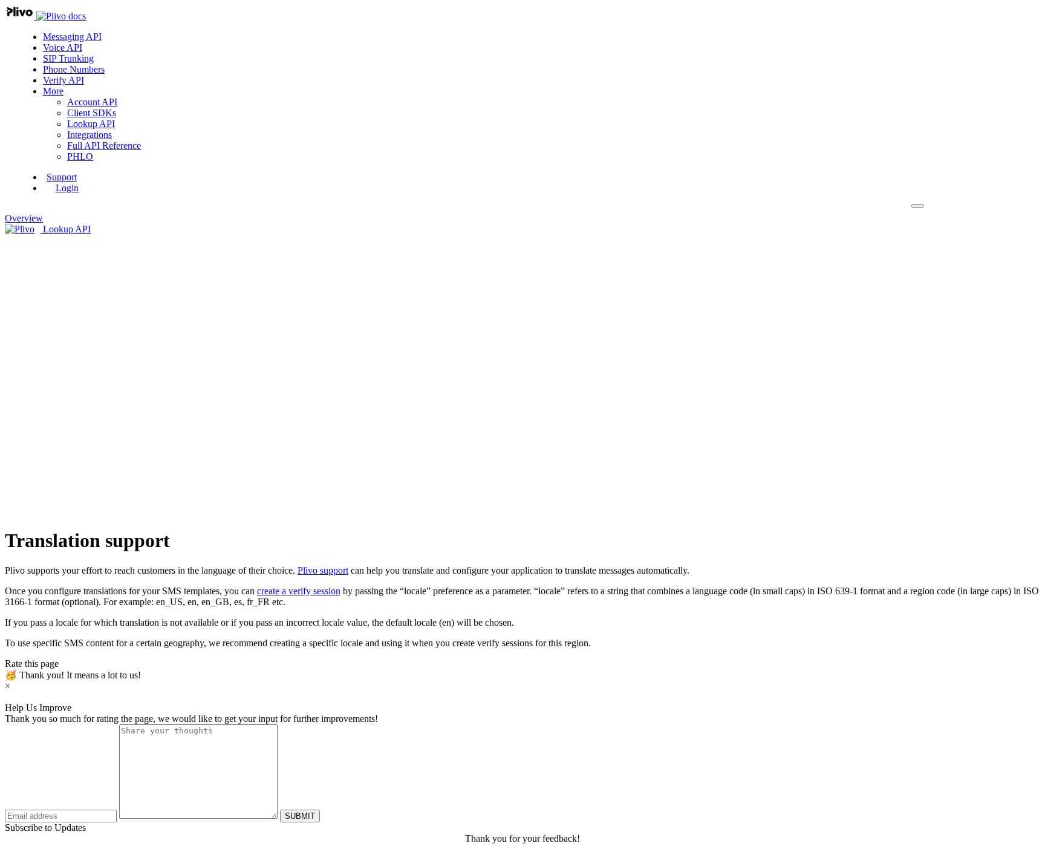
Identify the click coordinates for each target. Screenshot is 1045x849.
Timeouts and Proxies (143, 413)
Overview (96, 271)
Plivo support (323, 570)
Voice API (62, 47)
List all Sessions (132, 489)
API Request (101, 380)
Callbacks (96, 315)
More (53, 91)
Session (91, 446)
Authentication (130, 391)
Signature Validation (116, 337)
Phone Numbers (74, 69)
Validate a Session (136, 500)
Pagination (122, 424)
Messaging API (72, 36)
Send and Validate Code (123, 293)
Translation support (114, 348)
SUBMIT (300, 816)
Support (62, 177)
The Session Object (139, 456)
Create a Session (133, 467)
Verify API (63, 80)
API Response (104, 435)
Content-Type (128, 402)
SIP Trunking (68, 58)
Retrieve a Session (137, 478)
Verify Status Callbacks (146, 511)
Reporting (96, 304)
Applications (101, 282)
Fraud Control (104, 326)
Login (67, 188)
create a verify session (298, 591)
